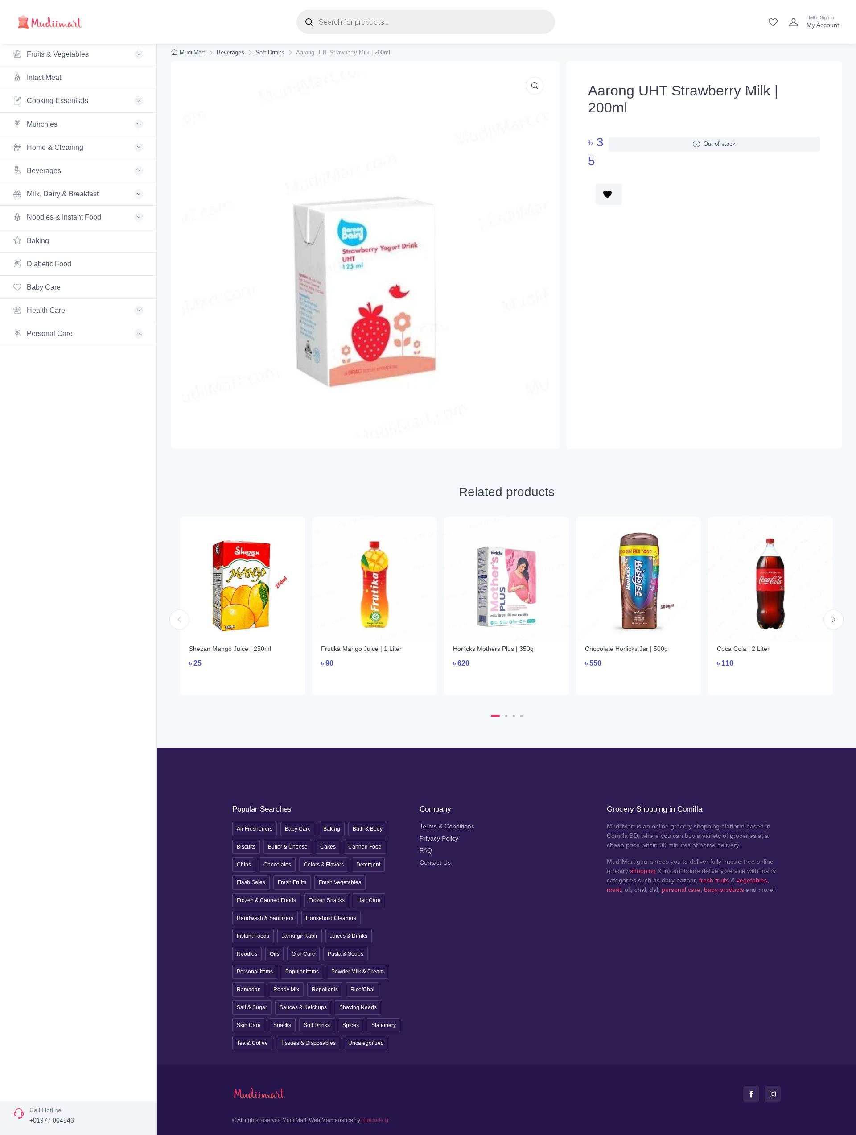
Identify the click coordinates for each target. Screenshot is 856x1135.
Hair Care (369, 900)
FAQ (426, 850)
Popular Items (302, 972)
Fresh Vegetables (340, 882)
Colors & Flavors (324, 865)
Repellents (325, 989)
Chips (244, 865)
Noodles (247, 954)
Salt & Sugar (252, 1007)
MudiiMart (192, 52)
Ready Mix (286, 989)
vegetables (752, 880)
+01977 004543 (51, 1120)
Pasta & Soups (345, 954)
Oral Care (303, 954)
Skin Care (249, 1025)
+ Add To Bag (243, 680)
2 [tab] (506, 716)
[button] (534, 86)
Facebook (751, 1094)
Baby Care (43, 287)
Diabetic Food (48, 264)
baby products (724, 889)
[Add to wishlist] (608, 194)
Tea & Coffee (252, 1043)
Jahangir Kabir (299, 936)
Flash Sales (251, 882)
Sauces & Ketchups (303, 1007)
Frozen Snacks (327, 900)
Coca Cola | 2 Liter (743, 648)
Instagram (773, 1094)
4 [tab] (521, 716)
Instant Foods (253, 936)
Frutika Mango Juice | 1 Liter (361, 648)
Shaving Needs (358, 1007)
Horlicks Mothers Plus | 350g (493, 648)
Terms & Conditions (447, 826)
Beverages (230, 52)
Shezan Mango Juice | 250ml (230, 648)
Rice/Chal (362, 989)
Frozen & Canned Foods (266, 900)
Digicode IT (375, 1120)
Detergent (368, 865)
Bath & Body (368, 829)
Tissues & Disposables (308, 1043)
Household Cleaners (331, 918)
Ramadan (249, 989)
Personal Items (255, 972)
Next (833, 619)
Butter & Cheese (288, 847)
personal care (681, 889)
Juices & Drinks (348, 936)
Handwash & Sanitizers (265, 918)
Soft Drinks (269, 52)
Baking (37, 240)
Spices (350, 1025)
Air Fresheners (254, 829)
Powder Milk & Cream (357, 972)
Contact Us (435, 862)
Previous (179, 619)
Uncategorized (366, 1043)
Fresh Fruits (292, 882)
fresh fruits (714, 880)
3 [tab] (514, 716)
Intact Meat (43, 77)
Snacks (282, 1025)
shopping (643, 870)
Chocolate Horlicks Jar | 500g (626, 648)
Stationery (383, 1025)
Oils (274, 954)
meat (614, 889)
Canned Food (365, 847)
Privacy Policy (439, 838)
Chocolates (277, 865)
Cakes (328, 847)
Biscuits (246, 847)
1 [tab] (495, 716)
